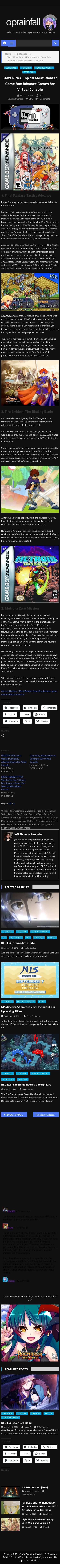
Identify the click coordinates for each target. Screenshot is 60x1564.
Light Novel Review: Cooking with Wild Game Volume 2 (37, 1521)
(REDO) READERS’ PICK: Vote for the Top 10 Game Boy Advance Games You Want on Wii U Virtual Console (13, 783)
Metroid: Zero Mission (37, 821)
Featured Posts (16, 1369)
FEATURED (26, 67)
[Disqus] (30, 1160)
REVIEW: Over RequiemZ (16, 1423)
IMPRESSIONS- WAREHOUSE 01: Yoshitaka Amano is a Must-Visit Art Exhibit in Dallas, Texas (39, 1506)
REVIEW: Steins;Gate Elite (18, 943)
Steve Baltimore (33, 1016)
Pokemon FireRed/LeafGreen (24, 824)
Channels (7, 931)
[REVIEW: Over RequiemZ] (30, 1392)
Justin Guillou (30, 948)
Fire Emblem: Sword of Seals (30, 814)
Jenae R (28, 1427)
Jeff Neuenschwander (28, 834)
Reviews (39, 937)
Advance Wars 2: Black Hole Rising (27, 810)
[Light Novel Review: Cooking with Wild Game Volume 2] (10, 1524)
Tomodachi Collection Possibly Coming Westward (47, 1114)
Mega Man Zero (19, 821)
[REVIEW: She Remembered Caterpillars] (30, 1052)
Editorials (11, 67)
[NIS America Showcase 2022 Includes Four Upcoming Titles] (30, 980)
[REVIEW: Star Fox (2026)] (10, 1492)
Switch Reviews (10, 1417)
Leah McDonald (28, 1494)
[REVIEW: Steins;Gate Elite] (30, 910)
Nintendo (5, 824)
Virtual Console (23, 827)
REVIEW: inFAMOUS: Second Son (16, 1114)
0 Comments (42, 1427)
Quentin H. (47, 1514)
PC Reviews (15, 937)
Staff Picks (29, 72)
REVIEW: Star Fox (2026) (35, 1487)
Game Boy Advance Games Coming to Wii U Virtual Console (43, 758)
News (41, 1001)
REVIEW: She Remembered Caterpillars (26, 1084)
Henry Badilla (28, 1089)
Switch (51, 937)
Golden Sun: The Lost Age (21, 817)
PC (4, 937)
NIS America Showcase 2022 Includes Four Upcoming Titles (28, 1009)
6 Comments (44, 98)
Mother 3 (53, 821)
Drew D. (46, 1527)
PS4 (28, 937)
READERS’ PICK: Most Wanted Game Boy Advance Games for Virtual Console (13, 760)
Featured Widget (44, 67)
